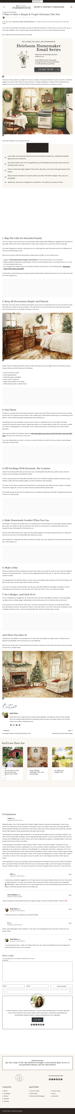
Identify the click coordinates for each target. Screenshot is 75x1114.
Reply (70, 818)
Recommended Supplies (37, 1096)
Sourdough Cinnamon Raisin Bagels (62, 732)
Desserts (6, 1098)
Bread (5, 1091)
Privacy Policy (56, 1091)
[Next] (70, 765)
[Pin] (3, 77)
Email (28, 986)
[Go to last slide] (4, 765)
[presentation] (12, 757)
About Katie (33, 1093)
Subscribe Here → (37, 1)
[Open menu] (71, 7)
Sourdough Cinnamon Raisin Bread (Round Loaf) (16, 732)
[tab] (5, 768)
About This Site (34, 1091)
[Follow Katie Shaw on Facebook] (11, 725)
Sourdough (7, 1093)
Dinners (6, 1096)
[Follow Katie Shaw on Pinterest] (19, 725)
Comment (5, 960)
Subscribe (55, 1096)
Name (5, 986)
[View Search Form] (3, 7)
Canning (6, 1101)
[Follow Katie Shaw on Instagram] (14, 725)
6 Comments (33, 17)
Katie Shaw (7, 17)
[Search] (70, 992)
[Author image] (3, 17)
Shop (53, 1093)
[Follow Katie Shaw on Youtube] (16, 725)
